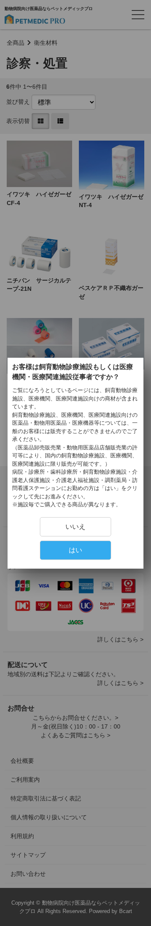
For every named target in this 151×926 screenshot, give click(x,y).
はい (75, 550)
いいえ (75, 526)
